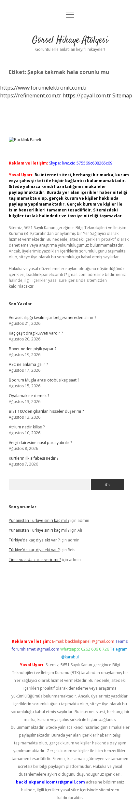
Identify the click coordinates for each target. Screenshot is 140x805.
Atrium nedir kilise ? (27, 427)
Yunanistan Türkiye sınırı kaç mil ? (39, 520)
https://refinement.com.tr (30, 95)
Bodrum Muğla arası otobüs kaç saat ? (44, 380)
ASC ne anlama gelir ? (28, 364)
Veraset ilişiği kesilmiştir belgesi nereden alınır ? (52, 317)
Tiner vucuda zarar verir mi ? (35, 559)
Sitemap (122, 95)
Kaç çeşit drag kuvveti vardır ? (36, 333)
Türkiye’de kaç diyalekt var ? (34, 540)
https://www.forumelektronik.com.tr (43, 87)
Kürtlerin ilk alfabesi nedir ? (33, 458)
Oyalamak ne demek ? (29, 395)
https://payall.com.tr (87, 95)
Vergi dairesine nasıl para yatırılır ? (40, 442)
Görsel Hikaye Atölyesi (70, 40)
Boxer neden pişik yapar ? (32, 349)
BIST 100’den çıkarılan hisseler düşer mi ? (46, 411)
